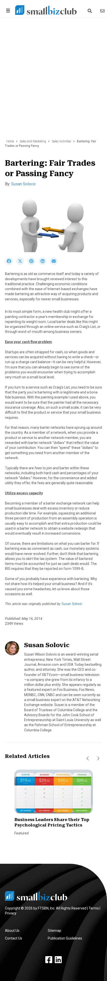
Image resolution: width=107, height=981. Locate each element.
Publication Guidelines (65, 938)
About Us (12, 931)
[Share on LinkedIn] (44, 264)
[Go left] (87, 758)
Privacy (10, 913)
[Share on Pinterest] (33, 264)
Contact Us (13, 938)
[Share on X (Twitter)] (21, 264)
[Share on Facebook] (10, 264)
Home (10, 141)
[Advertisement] (53, 81)
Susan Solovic (23, 184)
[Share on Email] (55, 264)
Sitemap (54, 931)
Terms (94, 908)
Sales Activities (61, 141)
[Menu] (7, 10)
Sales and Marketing (33, 141)
